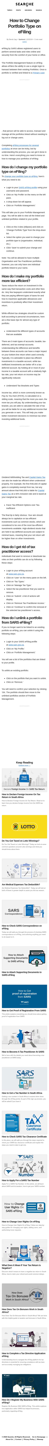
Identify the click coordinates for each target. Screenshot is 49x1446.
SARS (24, 42)
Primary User (39, 73)
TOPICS (9, 10)
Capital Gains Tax (37, 477)
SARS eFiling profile (28, 187)
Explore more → (24, 765)
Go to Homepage (38, 1437)
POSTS (18, 10)
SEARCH (39, 10)
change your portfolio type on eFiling (20, 176)
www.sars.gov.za (16, 574)
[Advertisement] (24, 105)
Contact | (19, 1439)
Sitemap (40, 1439)
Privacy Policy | (29, 1439)
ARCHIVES (28, 10)
